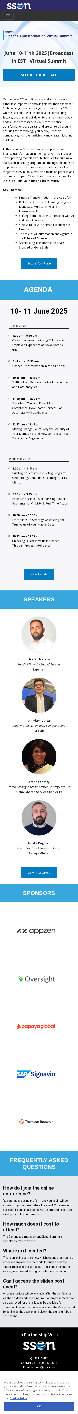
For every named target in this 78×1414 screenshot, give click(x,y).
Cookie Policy (18, 1398)
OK (39, 1406)
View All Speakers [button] (39, 873)
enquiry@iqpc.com (43, 1367)
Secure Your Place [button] (39, 263)
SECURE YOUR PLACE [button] (39, 74)
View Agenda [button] (39, 574)
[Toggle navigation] (8, 15)
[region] (39, 1392)
